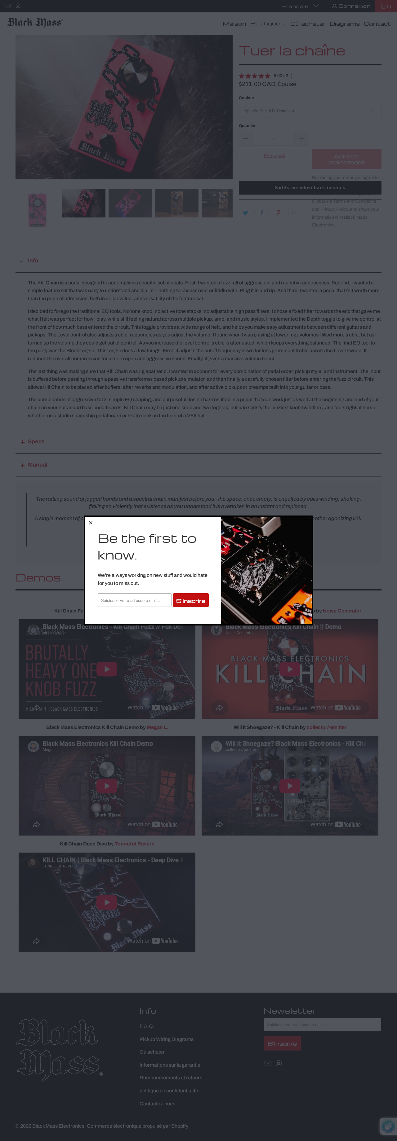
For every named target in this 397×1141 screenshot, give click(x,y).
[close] (90, 522)
